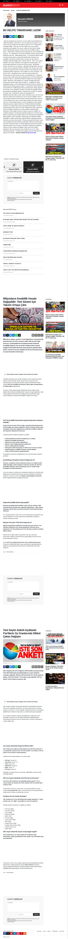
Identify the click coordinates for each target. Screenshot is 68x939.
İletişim (49, 931)
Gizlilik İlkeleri (55, 931)
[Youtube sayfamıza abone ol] (11, 933)
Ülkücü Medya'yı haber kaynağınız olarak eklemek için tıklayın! (22, 374)
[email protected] (31, 132)
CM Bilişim (7, 937)
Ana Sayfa (7, 10)
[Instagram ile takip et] (18, 933)
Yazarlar (13, 10)
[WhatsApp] (16, 36)
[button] (36, 36)
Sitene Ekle (62, 931)
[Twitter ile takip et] (8, 933)
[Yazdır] (22, 36)
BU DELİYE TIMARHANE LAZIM (23, 10)
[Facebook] (4, 36)
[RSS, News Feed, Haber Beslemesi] (24, 933)
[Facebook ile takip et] (4, 933)
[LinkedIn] (13, 36)
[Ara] (60, 5)
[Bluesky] (10, 36)
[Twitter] (7, 36)
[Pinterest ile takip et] (21, 933)
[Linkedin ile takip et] (14, 933)
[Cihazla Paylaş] (19, 36)
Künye (44, 931)
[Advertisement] (23, 145)
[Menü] (62, 5)
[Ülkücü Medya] (11, 5)
